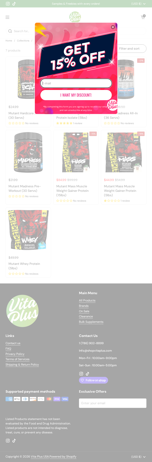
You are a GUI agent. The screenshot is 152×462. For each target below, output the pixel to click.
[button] (113, 27)
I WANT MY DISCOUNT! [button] (76, 95)
